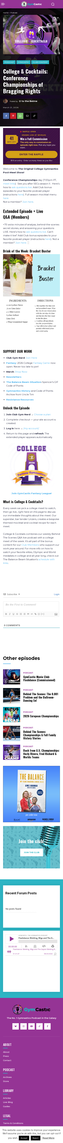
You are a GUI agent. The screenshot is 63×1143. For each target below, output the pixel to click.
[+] (42, 614)
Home (5, 13)
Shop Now (21, 371)
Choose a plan (42, 414)
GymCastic (23, 62)
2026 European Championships (41, 716)
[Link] (35, 614)
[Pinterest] (13, 116)
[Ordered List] (20, 614)
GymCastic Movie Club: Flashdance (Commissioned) (39, 678)
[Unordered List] (24, 614)
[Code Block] (31, 614)
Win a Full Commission (33, 139)
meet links (9, 183)
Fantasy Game (41, 363)
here (20, 194)
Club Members (30, 544)
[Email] (27, 116)
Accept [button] (24, 1138)
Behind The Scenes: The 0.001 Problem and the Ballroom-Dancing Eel (40, 697)
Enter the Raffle (31, 154)
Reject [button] (36, 1138)
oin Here (32, 357)
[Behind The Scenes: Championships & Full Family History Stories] (11, 733)
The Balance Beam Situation (23, 382)
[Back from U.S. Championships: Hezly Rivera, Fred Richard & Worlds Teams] (11, 752)
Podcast (9, 62)
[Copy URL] (34, 116)
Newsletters (13, 376)
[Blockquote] (28, 614)
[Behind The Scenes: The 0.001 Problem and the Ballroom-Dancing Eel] (11, 695)
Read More (48, 1137)
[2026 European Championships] (11, 714)
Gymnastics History (18, 390)
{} (39, 614)
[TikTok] (39, 1026)
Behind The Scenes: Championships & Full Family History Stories (39, 735)
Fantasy (11, 363)
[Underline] (13, 614)
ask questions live (22, 187)
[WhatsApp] (20, 116)
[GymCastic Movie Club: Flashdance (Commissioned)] (11, 676)
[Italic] (9, 614)
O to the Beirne (28, 101)
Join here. (21, 242)
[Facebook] (6, 116)
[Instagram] (23, 1026)
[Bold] (6, 614)
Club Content (40, 62)
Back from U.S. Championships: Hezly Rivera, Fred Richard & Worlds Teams (41, 753)
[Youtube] (31, 1026)
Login (56, 594)
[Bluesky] (15, 1026)
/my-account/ (31, 428)
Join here (27, 201)
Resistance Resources (20, 399)
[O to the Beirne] (6, 101)
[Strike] (17, 614)
